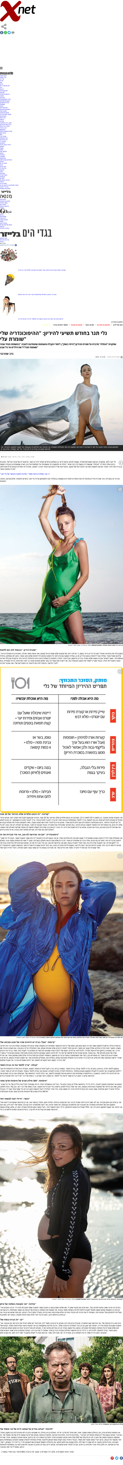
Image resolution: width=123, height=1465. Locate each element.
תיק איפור (3, 218)
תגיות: (5, 457)
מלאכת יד (3, 141)
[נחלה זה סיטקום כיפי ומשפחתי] (61, 1380)
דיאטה (2, 182)
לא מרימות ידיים (5, 86)
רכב (1, 87)
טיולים (2, 161)
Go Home (3, 216)
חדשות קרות (59, 319)
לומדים (2, 178)
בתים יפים (3, 133)
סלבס (1, 221)
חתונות (2, 170)
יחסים (2, 153)
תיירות (2, 89)
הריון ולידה (3, 168)
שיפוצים (2, 143)
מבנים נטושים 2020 (6, 131)
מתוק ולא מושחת (5, 188)
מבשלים (2, 177)
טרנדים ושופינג (4, 102)
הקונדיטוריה (3, 175)
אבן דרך (54, 294)
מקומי (1, 148)
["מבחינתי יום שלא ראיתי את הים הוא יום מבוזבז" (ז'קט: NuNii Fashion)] (61, 1205)
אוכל (1, 172)
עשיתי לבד (3, 136)
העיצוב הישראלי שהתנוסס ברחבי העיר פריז (38, 294)
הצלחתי (2, 155)
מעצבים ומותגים (5, 101)
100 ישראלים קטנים (6, 160)
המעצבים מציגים (5, 109)
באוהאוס (2, 129)
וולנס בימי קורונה (5, 201)
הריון (23, 457)
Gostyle (2, 104)
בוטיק (1, 215)
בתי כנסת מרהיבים (5, 124)
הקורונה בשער (61, 270)
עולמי (1, 150)
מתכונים (2, 173)
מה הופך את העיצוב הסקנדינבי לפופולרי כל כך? (41, 319)
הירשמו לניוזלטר (5, 94)
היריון (19, 457)
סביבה (2, 121)
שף (1, 82)
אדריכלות (3, 118)
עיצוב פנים (3, 116)
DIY (1, 134)
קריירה (2, 79)
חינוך (1, 165)
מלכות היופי (3, 223)
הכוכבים (2, 97)
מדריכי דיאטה (4, 187)
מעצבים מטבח (4, 113)
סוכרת (32, 457)
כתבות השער (4, 220)
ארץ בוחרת (3, 128)
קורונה (28, 457)
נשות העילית (4, 203)
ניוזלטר (2, 208)
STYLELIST (4, 91)
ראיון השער (3, 76)
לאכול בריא (3, 183)
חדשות (2, 119)
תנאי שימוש (3, 238)
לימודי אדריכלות (5, 126)
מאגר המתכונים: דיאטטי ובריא (9, 185)
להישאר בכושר (4, 206)
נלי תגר (14, 457)
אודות (1, 241)
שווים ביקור (3, 111)
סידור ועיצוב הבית (5, 145)
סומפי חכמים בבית (5, 114)
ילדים (1, 84)
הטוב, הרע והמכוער (6, 123)
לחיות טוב (3, 199)
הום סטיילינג (4, 108)
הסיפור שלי (3, 151)
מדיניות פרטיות (4, 240)
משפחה (2, 156)
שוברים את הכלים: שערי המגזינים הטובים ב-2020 (42, 270)
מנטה (10, 457)
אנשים (2, 146)
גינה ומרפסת (4, 138)
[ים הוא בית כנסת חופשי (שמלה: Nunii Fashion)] (61, 564)
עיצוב (1, 106)
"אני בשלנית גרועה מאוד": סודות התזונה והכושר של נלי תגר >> (25, 474)
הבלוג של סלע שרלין (6, 225)
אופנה (2, 96)
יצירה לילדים (4, 140)
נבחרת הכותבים (5, 180)
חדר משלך (3, 77)
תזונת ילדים (3, 163)
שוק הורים (3, 166)
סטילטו (2, 92)
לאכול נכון (3, 204)
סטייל (1, 81)
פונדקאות (3, 158)
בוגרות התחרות (4, 228)
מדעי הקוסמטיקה (5, 99)
